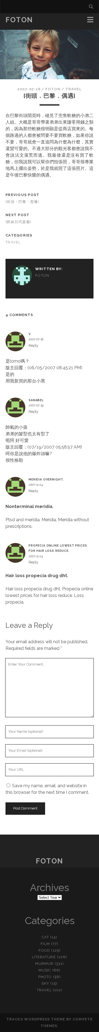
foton (53, 89)
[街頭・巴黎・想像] (22, 202)
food (44, 950)
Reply (33, 345)
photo (45, 977)
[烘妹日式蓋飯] (18, 222)
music (44, 970)
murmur (44, 964)
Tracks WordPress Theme (35, 1019)
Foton (19, 20)
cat (45, 937)
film (45, 944)
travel (73, 89)
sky (45, 983)
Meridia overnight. (46, 479)
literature (44, 957)
